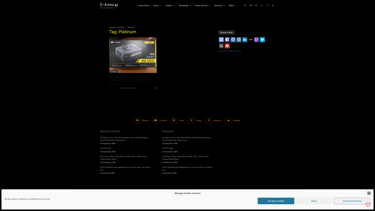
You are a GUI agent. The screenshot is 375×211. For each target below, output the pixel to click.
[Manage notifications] (368, 204)
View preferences (352, 201)
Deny (314, 201)
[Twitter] (262, 6)
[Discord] (245, 6)
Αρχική (112, 27)
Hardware (113, 72)
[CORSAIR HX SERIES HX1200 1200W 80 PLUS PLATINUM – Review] (133, 55)
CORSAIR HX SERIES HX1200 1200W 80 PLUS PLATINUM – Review (130, 80)
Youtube (163, 120)
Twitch (181, 120)
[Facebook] (267, 6)
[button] (369, 193)
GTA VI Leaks (105, 148)
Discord (145, 120)
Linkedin (236, 120)
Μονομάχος (114, 88)
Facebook (217, 120)
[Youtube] (251, 6)
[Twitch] (256, 6)
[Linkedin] (273, 6)
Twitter (199, 120)
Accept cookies (276, 201)
